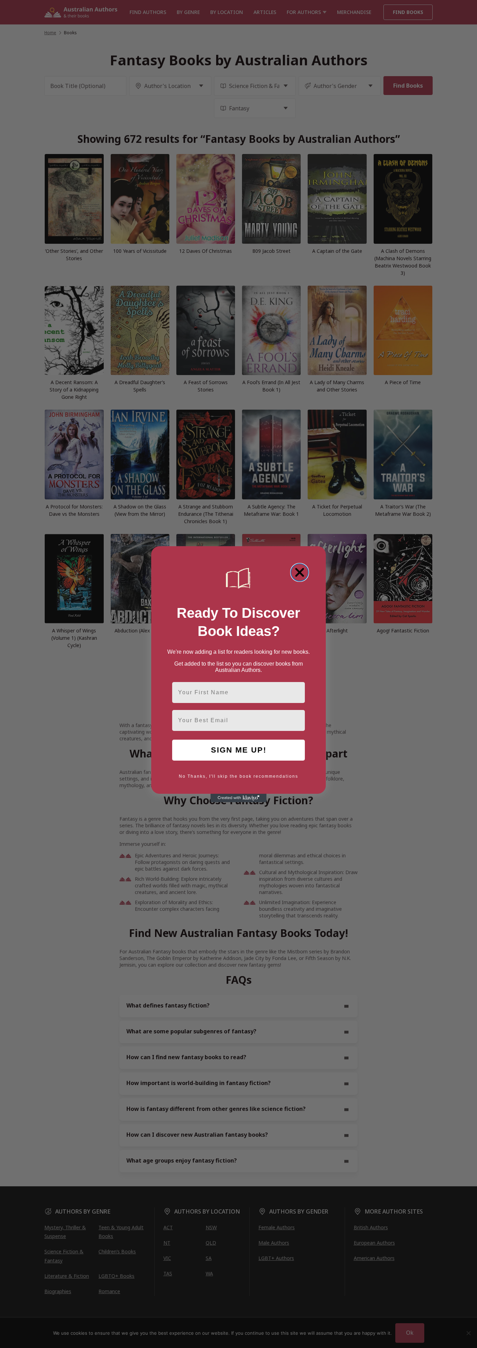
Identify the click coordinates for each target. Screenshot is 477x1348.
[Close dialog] (299, 572)
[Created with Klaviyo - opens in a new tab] (238, 798)
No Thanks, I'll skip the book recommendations (238, 776)
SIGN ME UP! (238, 750)
